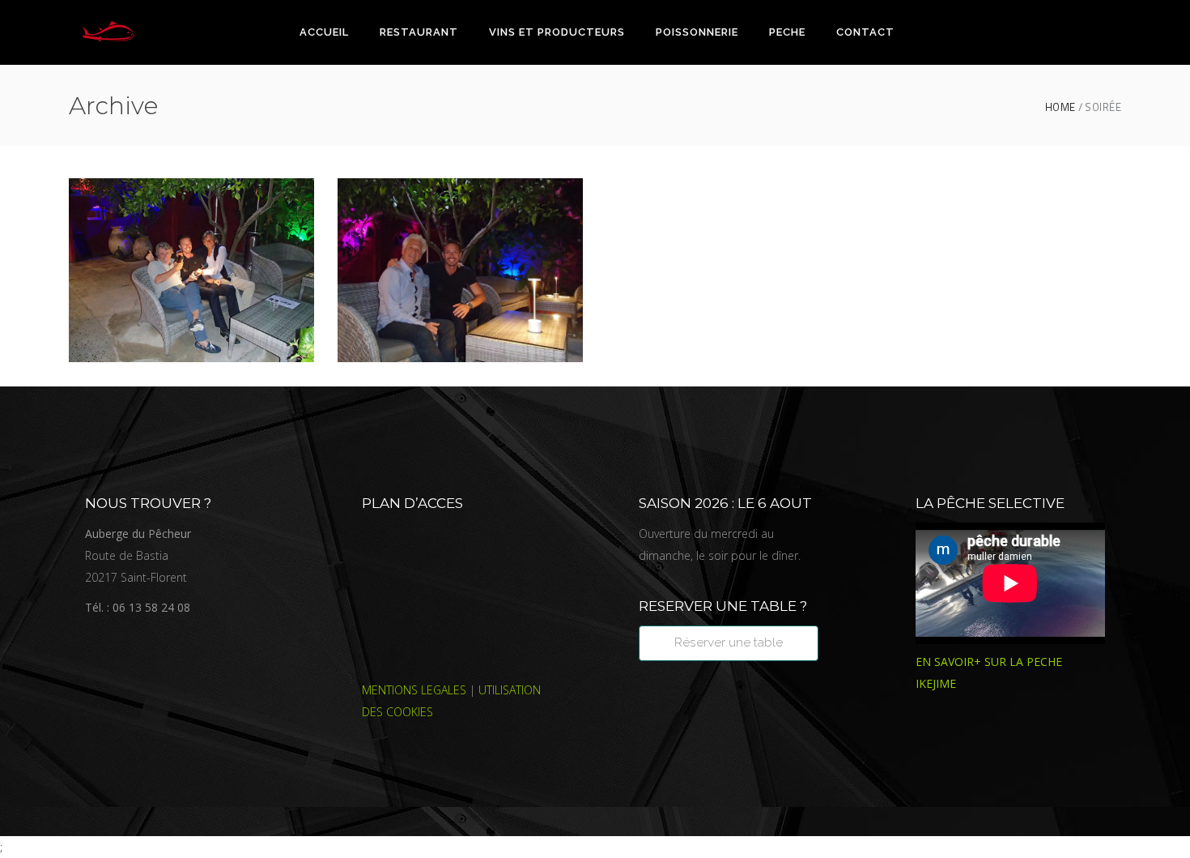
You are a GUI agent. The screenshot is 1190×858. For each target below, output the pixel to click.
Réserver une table (728, 642)
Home (1060, 107)
